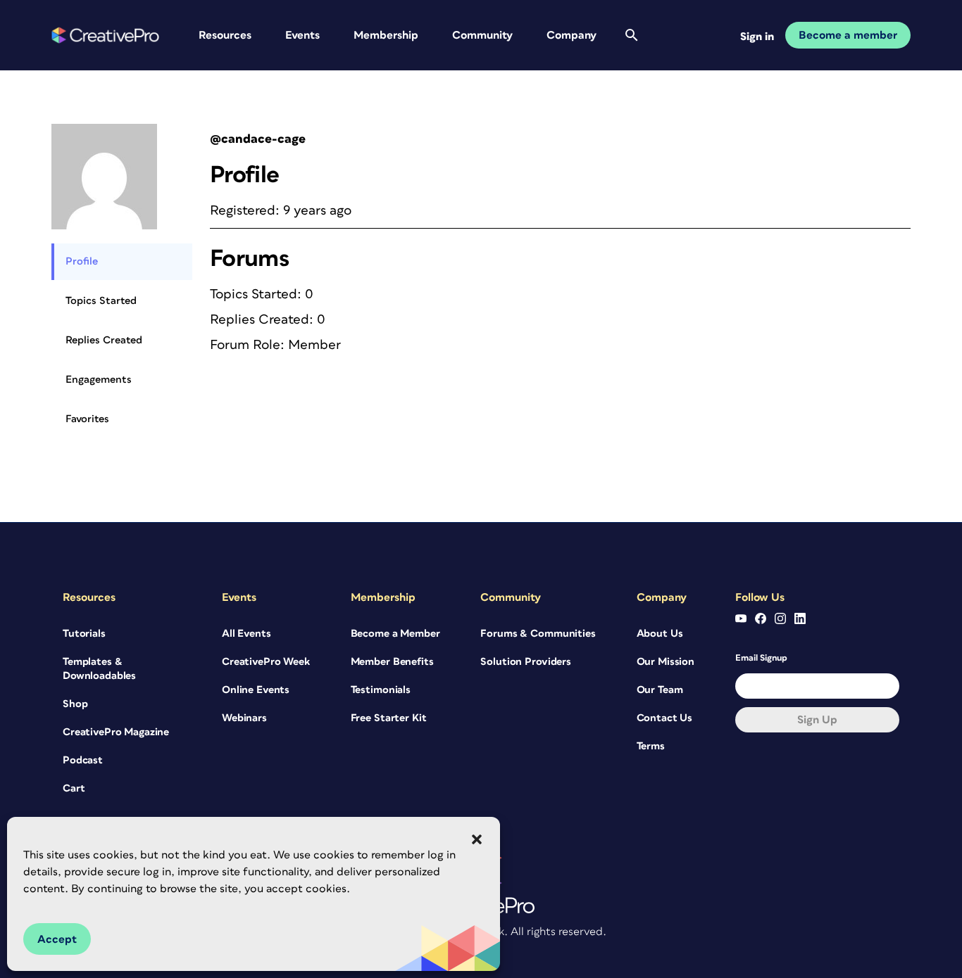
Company (571, 35)
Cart (74, 788)
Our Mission (665, 661)
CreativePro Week (266, 661)
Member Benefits (392, 661)
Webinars (244, 718)
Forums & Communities (537, 633)
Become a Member (395, 633)
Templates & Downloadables (99, 668)
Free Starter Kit (389, 718)
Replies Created (103, 340)
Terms (651, 746)
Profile (81, 261)
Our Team (660, 690)
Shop (75, 704)
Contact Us (665, 718)
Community (482, 35)
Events (302, 35)
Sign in (757, 36)
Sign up (817, 719)
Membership (386, 35)
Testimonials (381, 690)
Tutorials (84, 633)
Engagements (98, 379)
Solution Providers (525, 661)
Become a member (848, 35)
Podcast (83, 760)
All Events (246, 633)
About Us (660, 633)
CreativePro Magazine (116, 732)
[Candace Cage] (104, 129)
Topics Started (101, 301)
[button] (477, 839)
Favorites (87, 419)
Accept (57, 939)
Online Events (255, 690)
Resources (225, 35)
